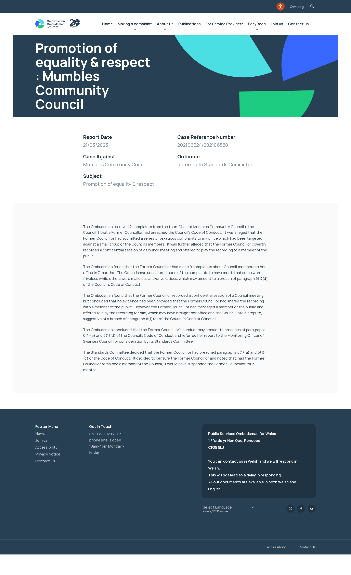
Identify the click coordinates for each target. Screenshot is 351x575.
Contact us (298, 23)
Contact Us (45, 461)
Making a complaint (135, 23)
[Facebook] (301, 508)
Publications (189, 23)
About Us (165, 23)
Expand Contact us (298, 30)
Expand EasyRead (257, 30)
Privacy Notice (47, 454)
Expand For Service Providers (224, 30)
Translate (224, 511)
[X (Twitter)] (290, 508)
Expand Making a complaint (134, 30)
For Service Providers (224, 23)
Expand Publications (189, 30)
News (40, 433)
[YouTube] (312, 508)
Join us (277, 23)
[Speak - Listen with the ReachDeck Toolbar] (280, 6)
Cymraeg (297, 6)
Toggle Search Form (312, 6)
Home (107, 23)
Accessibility (46, 447)
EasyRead (257, 23)
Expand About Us (165, 30)
